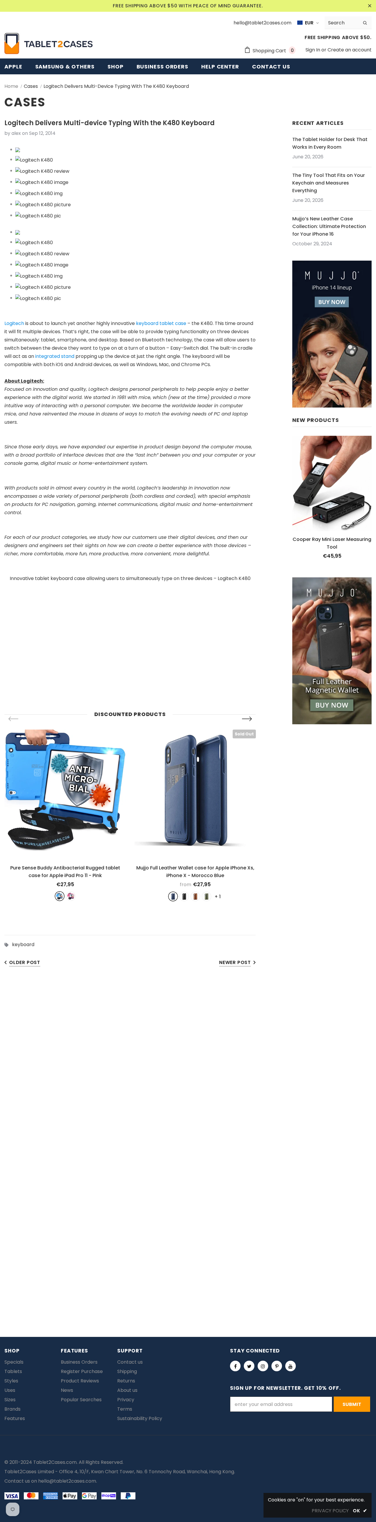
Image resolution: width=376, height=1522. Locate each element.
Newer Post (235, 962)
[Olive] (206, 896)
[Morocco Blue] (173, 896)
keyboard (23, 944)
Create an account (350, 49)
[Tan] (195, 896)
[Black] (184, 896)
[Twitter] (249, 1366)
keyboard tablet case (161, 323)
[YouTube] (290, 1366)
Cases (31, 86)
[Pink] (70, 896)
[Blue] (59, 896)
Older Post (24, 962)
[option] (65, 815)
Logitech (14, 323)
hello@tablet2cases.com (67, 1481)
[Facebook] (235, 1366)
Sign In (313, 49)
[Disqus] (188, 1063)
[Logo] (48, 43)
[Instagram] (263, 1366)
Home (11, 86)
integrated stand (54, 356)
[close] (369, 6)
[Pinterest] (276, 1366)
